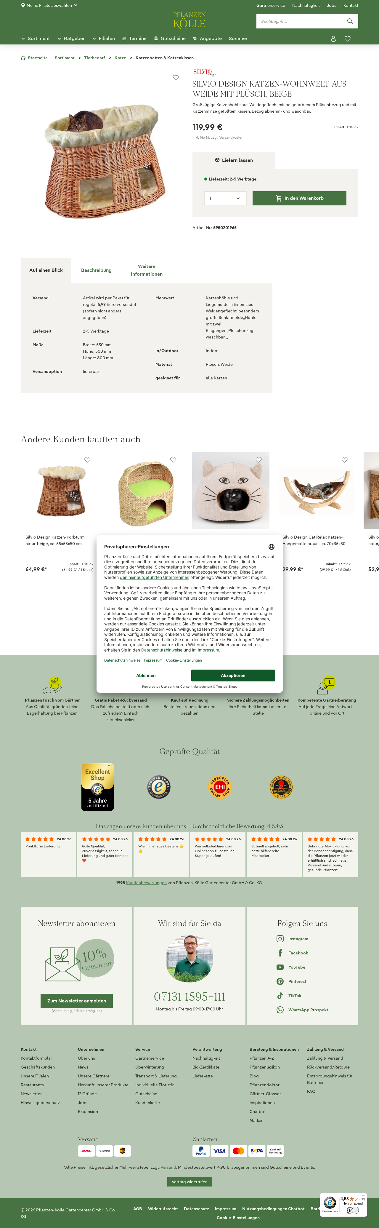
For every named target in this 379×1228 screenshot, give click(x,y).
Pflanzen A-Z (262, 1058)
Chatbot (258, 1111)
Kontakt (350, 5)
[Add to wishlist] (87, 460)
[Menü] (363, 1196)
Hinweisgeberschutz (40, 1102)
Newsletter (31, 1093)
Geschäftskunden (38, 1067)
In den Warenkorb (304, 198)
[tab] (96, 270)
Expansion (88, 1111)
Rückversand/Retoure (328, 1067)
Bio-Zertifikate (205, 1067)
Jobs (331, 5)
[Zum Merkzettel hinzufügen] (176, 78)
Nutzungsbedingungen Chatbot (273, 1208)
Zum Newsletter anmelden (76, 1001)
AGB (137, 1208)
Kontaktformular (36, 1058)
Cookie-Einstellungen (238, 1217)
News (83, 1067)
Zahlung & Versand (325, 1058)
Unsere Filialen (35, 1076)
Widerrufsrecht (163, 1208)
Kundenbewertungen (146, 882)
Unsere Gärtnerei (94, 1076)
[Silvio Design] (275, 72)
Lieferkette (202, 1076)
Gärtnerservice (270, 5)
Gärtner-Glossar (265, 1093)
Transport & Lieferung (156, 1076)
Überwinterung (149, 1067)
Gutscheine (146, 1093)
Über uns (86, 1058)
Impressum (225, 1208)
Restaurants (32, 1085)
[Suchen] (350, 21)
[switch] (353, 1210)
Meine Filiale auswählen (49, 5)
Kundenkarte (147, 1102)
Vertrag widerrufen (190, 1181)
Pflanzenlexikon (265, 1067)
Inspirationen (262, 1102)
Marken (257, 1120)
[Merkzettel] (348, 38)
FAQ (311, 1091)
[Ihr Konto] (333, 38)
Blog (254, 1076)
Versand (168, 1167)
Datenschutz (196, 1208)
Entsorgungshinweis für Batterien (329, 1079)
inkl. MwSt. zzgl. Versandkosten (217, 137)
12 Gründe (87, 1093)
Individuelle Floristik (154, 1085)
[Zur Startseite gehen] (189, 19)
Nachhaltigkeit (306, 5)
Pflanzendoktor (265, 1085)
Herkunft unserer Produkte (103, 1085)
